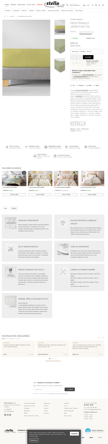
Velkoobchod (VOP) (29, 405)
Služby (46, 410)
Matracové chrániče (67, 10)
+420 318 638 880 (88, 75)
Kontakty (66, 403)
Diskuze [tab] (14, 208)
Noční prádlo (79, 10)
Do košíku (88, 57)
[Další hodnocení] (102, 337)
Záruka (46, 408)
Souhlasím (74, 433)
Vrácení (46, 405)
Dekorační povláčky (53, 10)
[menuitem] (7, 5)
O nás (65, 405)
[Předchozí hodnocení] (99, 337)
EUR (88, 5)
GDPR (25, 413)
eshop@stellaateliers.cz (81, 76)
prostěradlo (79, 96)
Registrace (27, 410)
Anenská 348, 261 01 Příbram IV (12, 405)
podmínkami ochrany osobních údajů (58, 393)
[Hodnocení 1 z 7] (49, 358)
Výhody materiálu (69, 410)
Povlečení (7, 10)
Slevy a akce (67, 415)
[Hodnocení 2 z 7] (51, 358)
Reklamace (47, 403)
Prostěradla (16, 10)
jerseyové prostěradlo (81, 90)
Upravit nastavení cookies (31, 415)
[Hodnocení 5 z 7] (54, 358)
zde (36, 436)
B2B (63, 5)
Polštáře (31, 10)
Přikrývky (24, 10)
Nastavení (34, 440)
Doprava (46, 413)
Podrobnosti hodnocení (85, 33)
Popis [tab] (5, 208)
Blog (65, 413)
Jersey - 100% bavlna (83, 129)
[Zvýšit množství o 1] (80, 57)
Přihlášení (26, 408)
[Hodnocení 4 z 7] (53, 358)
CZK (84, 5)
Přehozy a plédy (41, 10)
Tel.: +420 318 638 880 (90, 407)
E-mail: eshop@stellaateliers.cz (93, 409)
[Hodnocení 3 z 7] (52, 358)
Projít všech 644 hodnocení (53, 361)
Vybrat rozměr (14, 194)
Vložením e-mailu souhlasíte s (50, 393)
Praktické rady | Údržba (70, 408)
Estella (93, 38)
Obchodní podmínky (29, 403)
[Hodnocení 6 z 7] (55, 358)
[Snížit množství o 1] (72, 57)
